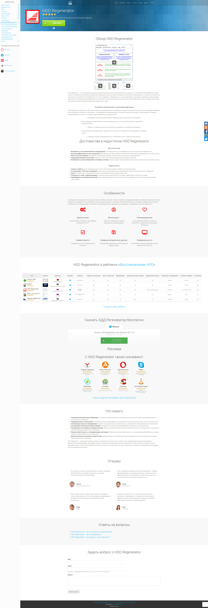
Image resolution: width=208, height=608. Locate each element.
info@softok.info (117, 604)
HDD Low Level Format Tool (34, 293)
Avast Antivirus (105, 370)
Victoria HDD (31, 279)
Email (70, 566)
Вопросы (146, 2)
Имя (69, 559)
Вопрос (70, 575)
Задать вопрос (74, 592)
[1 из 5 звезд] (43, 14)
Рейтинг (129, 2)
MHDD (29, 284)
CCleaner (123, 386)
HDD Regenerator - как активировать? (86, 534)
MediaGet (87, 386)
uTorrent (105, 386)
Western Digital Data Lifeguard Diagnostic (34, 298)
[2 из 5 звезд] (46, 14)
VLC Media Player (141, 386)
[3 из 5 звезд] (49, 14)
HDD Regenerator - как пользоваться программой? (91, 532)
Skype (141, 370)
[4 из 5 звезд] (52, 14)
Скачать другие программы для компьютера (114, 397)
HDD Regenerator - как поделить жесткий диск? (90, 537)
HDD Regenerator (33, 289)
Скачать (134, 2)
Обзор (116, 2)
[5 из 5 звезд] (55, 14)
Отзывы (140, 2)
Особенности (122, 2)
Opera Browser (123, 370)
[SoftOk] (70, 3)
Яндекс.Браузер (87, 370)
